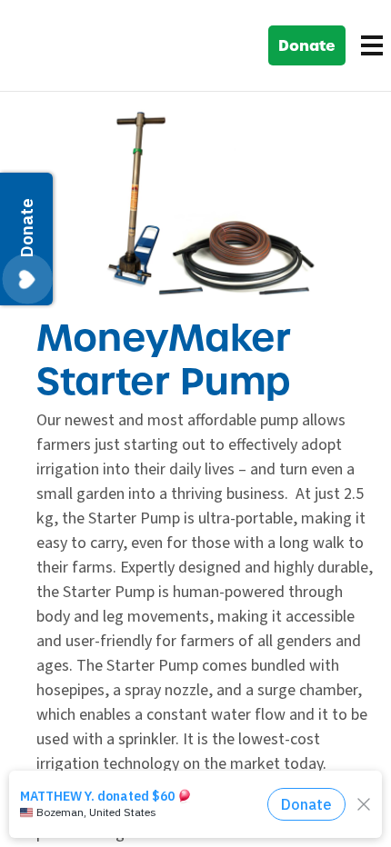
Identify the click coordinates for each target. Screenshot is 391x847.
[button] (368, 45)
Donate (307, 45)
